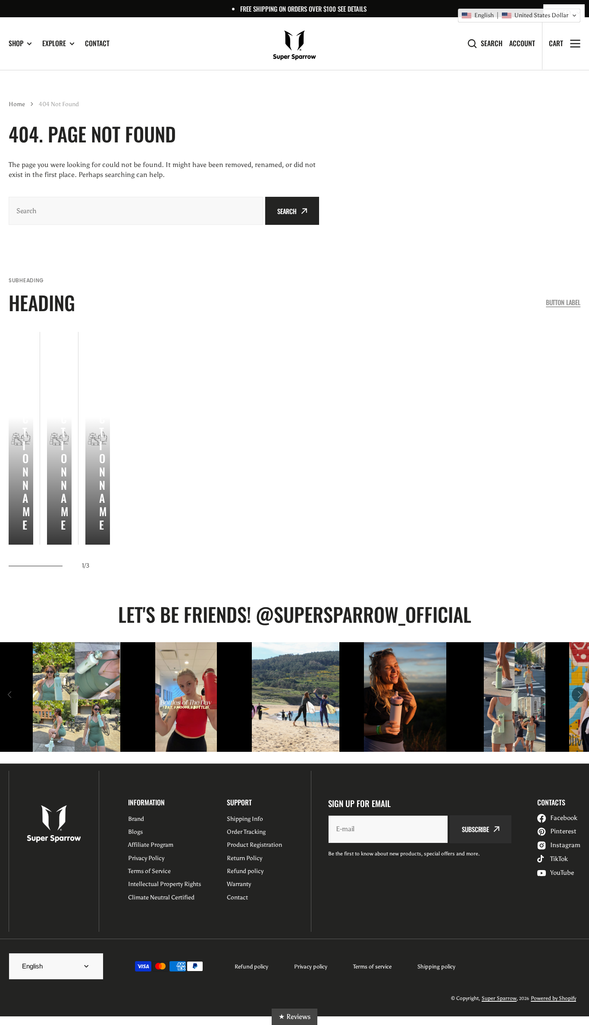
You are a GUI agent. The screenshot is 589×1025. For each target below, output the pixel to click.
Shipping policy (436, 966)
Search (491, 43)
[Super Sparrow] (294, 43)
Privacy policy (310, 966)
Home (17, 104)
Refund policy (251, 966)
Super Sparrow (499, 998)
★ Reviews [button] (294, 1016)
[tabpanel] (21, 438)
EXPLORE (54, 43)
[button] (519, 15)
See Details (352, 8)
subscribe (475, 829)
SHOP (16, 43)
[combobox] (136, 211)
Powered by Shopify (553, 998)
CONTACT (97, 43)
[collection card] (21, 438)
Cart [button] (556, 43)
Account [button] (522, 43)
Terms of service (372, 966)
